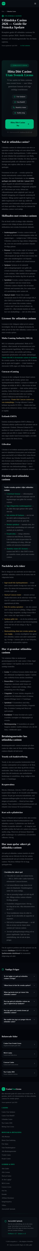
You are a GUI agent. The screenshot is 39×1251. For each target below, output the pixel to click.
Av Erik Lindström (25, 45)
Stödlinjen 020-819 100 (26, 132)
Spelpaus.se (21, 1233)
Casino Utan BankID (8, 1115)
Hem (3, 11)
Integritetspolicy (7, 1201)
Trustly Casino (6, 1155)
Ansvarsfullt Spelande (8, 1209)
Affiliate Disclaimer (8, 1198)
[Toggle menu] (35, 4)
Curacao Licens (6, 1187)
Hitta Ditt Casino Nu (18, 124)
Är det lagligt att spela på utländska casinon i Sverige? (16, 977)
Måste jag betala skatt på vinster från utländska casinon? (16, 993)
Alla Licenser (6, 1172)
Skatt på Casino (6, 1176)
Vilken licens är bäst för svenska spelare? (17, 985)
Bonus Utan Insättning (8, 1140)
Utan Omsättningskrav (8, 1147)
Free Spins (5, 1144)
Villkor (4, 1205)
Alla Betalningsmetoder (9, 1151)
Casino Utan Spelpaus (8, 1112)
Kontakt (4, 1194)
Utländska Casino (7, 1119)
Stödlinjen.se (11, 1233)
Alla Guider (5, 1168)
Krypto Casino (6, 1158)
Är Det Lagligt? (6, 1179)
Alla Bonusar (6, 1136)
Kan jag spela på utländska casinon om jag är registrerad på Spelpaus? (17, 1002)
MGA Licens (6, 1183)
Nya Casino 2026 (7, 1123)
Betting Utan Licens (8, 1127)
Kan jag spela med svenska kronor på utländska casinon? (16, 1011)
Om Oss (4, 1190)
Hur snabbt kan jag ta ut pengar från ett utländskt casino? (17, 1020)
